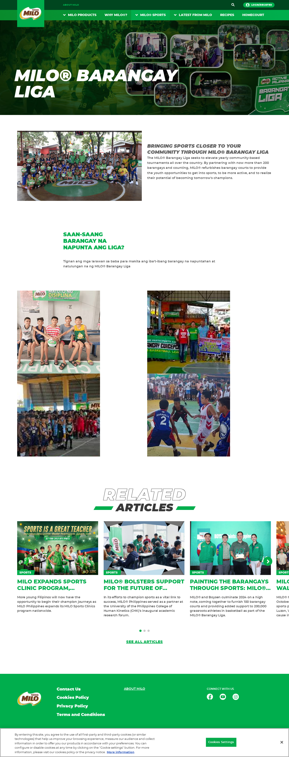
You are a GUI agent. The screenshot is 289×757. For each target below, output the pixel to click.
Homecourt (253, 15)
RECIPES (227, 15)
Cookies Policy (73, 698)
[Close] (282, 742)
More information (120, 752)
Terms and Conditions (81, 715)
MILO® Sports (153, 15)
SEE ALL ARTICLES (144, 642)
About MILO (71, 5)
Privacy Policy (72, 706)
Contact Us (69, 689)
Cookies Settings (221, 742)
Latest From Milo (195, 15)
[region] (144, 742)
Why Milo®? (116, 15)
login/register (261, 5)
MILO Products (82, 15)
